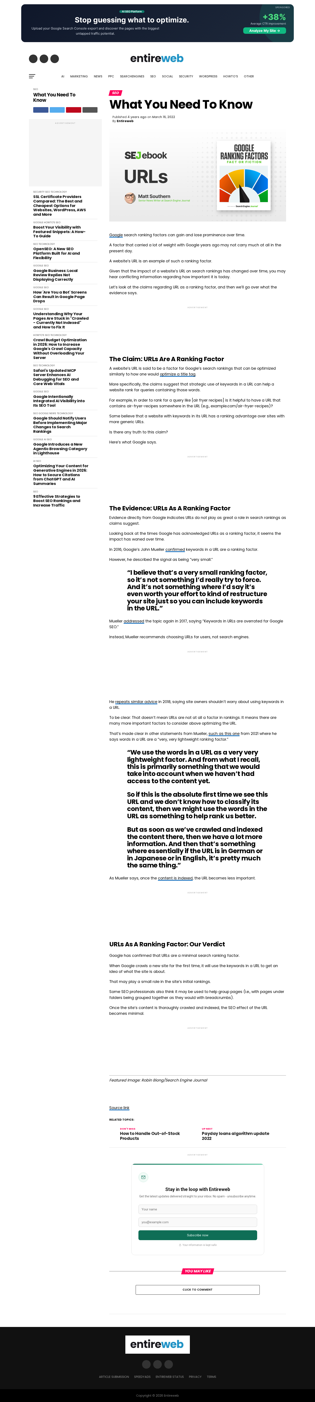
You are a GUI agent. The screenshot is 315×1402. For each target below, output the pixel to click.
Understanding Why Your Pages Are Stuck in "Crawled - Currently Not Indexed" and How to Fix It (60, 320)
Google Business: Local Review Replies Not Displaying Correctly (55, 275)
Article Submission (114, 1377)
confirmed (175, 549)
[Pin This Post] (73, 110)
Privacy (195, 1377)
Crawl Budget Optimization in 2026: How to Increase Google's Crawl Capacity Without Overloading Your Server (60, 349)
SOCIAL (167, 76)
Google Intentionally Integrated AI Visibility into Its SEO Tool (59, 401)
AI (62, 76)
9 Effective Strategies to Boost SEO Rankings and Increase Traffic (56, 501)
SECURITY (186, 76)
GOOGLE (38, 222)
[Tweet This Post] (57, 110)
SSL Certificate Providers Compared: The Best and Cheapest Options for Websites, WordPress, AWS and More (59, 206)
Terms (211, 1377)
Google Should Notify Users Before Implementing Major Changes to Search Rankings (60, 425)
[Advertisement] (65, 155)
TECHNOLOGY (59, 192)
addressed (134, 621)
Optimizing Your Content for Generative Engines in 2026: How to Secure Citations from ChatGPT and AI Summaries (60, 475)
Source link (119, 1107)
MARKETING (79, 76)
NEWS (98, 76)
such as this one (224, 733)
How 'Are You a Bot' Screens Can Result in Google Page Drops (60, 296)
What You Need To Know (54, 97)
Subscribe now (197, 1235)
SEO (153, 76)
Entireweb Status (170, 1377)
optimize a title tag (177, 374)
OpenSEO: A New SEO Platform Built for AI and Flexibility (56, 253)
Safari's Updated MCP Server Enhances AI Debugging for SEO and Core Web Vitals (56, 377)
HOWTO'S (49, 222)
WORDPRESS (208, 76)
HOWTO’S (230, 76)
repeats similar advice (136, 701)
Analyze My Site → (264, 30)
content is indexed (175, 878)
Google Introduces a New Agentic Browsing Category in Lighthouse (60, 448)
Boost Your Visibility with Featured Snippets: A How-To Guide (59, 231)
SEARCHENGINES (132, 76)
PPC (111, 76)
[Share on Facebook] (40, 110)
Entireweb (125, 121)
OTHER (249, 76)
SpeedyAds (142, 1377)
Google (116, 235)
